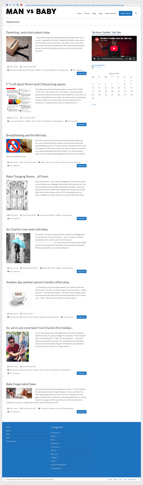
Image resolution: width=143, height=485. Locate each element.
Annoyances (14, 70)
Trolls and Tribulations (49, 70)
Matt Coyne (13, 67)
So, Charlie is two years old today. (27, 229)
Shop (100, 13)
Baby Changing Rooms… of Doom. (27, 176)
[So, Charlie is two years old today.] (18, 234)
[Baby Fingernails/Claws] (19, 389)
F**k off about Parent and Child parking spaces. (36, 84)
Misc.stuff (30, 70)
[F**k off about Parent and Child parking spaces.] (19, 89)
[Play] (95, 59)
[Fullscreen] (134, 59)
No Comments (78, 70)
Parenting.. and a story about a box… (29, 32)
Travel (34, 121)
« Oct (94, 104)
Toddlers (38, 70)
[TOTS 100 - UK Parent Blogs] (101, 65)
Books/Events (110, 13)
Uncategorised (63, 70)
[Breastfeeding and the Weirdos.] (19, 140)
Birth (52, 440)
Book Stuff (23, 70)
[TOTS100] (96, 67)
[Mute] (130, 59)
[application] (114, 48)
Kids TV (54, 450)
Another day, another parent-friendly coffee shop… (38, 282)
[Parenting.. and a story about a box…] (19, 37)
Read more (81, 73)
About (86, 13)
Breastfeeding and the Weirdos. (26, 135)
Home (79, 13)
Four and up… (55, 447)
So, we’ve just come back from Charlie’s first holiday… (39, 328)
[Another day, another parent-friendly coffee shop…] (19, 287)
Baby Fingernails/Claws (21, 384)
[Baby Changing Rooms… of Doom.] (17, 181)
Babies (21, 121)
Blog (94, 13)
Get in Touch (125, 13)
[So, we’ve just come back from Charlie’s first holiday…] (17, 333)
